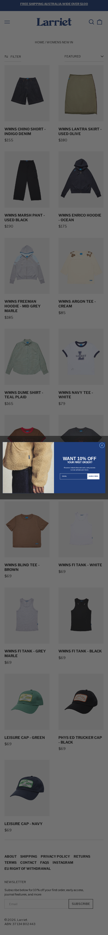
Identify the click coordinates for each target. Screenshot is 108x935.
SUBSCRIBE (93, 476)
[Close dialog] (102, 445)
